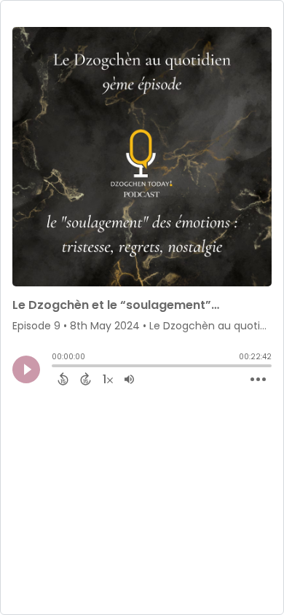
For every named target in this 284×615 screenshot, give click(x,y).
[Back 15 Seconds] (63, 379)
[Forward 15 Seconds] (85, 379)
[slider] (55, 367)
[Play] (26, 369)
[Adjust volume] (129, 379)
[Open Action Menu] (258, 379)
